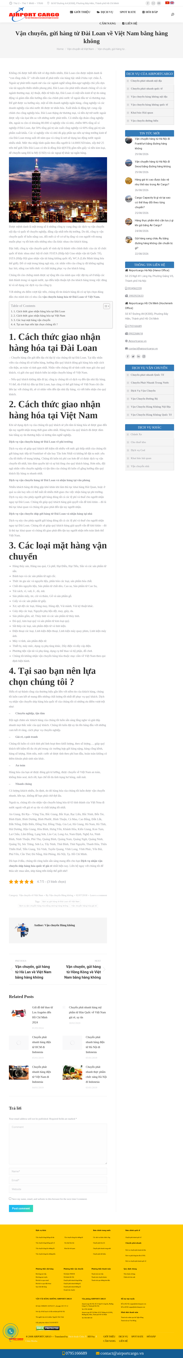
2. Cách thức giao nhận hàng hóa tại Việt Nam (39, 315)
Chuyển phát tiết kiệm (99, 1254)
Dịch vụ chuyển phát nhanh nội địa (135, 1250)
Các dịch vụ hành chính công (101, 1237)
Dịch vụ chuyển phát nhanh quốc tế (135, 1261)
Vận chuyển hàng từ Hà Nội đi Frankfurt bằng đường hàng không (152, 143)
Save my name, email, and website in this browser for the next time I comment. (49, 1199)
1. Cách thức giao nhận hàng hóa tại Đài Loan (39, 311)
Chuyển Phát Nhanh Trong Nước (150, 382)
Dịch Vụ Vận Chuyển (143, 390)
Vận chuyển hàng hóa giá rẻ (84, 906)
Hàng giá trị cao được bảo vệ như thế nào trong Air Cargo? (152, 182)
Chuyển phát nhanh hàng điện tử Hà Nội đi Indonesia (95, 1045)
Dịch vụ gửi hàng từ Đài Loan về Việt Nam (61, 901)
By (59, 895)
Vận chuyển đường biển (144, 120)
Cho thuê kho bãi (69, 1243)
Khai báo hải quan (141, 458)
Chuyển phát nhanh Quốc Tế (147, 374)
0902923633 (136, 295)
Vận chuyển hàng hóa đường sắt (45, 1248)
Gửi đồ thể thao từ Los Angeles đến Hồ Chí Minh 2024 (42, 1015)
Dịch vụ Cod (138, 450)
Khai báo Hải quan (142, 112)
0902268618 (135, 333)
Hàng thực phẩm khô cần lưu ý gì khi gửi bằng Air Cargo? (154, 223)
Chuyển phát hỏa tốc (99, 1243)
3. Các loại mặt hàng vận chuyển (32, 320)
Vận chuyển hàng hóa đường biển (45, 1254)
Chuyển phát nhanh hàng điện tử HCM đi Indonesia (41, 1045)
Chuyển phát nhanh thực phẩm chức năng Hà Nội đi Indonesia (96, 1074)
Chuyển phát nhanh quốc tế (147, 88)
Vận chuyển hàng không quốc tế (149, 104)
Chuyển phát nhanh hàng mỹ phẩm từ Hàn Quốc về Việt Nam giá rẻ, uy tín (87, 1012)
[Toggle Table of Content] (105, 306)
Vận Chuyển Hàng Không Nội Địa (151, 406)
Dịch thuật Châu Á (77, 1336)
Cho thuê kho (138, 442)
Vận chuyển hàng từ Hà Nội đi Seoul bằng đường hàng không (153, 164)
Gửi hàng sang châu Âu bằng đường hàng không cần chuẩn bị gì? (154, 243)
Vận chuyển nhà (140, 466)
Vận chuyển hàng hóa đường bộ (73, 1237)
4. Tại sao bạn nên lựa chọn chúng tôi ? (36, 324)
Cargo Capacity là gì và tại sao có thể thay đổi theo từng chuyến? (152, 202)
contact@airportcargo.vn (143, 348)
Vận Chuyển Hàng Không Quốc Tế (151, 414)
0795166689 (134, 326)
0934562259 (134, 288)
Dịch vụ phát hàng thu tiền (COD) (135, 1255)
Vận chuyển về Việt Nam (31, 895)
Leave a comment (98, 895)
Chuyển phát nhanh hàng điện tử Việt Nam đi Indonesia (41, 1074)
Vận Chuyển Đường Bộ (144, 398)
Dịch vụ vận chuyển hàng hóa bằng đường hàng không (43, 906)
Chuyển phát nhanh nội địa (146, 80)
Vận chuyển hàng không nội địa (149, 96)
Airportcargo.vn (137, 341)
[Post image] (19, 1013)
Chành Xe (136, 434)
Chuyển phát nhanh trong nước (102, 1248)
